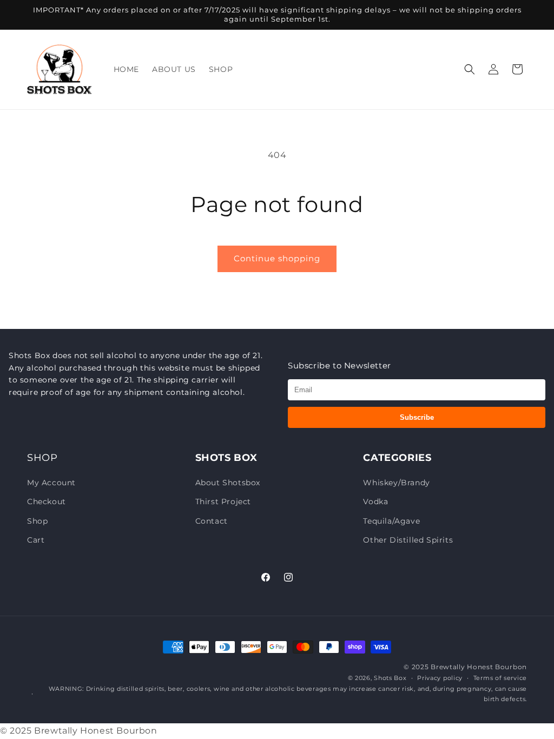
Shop (37, 521)
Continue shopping (277, 258)
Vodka (375, 501)
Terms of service (500, 678)
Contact (211, 521)
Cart (35, 540)
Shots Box (390, 678)
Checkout (46, 501)
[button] (470, 69)
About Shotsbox (227, 482)
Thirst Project (223, 501)
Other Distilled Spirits (408, 540)
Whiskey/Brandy (396, 482)
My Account (51, 482)
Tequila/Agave (391, 521)
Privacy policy (440, 678)
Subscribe (417, 417)
